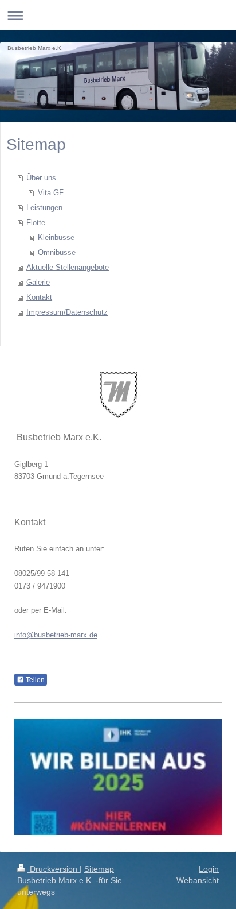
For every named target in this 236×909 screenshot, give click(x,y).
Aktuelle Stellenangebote (67, 267)
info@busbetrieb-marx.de (55, 635)
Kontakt (39, 297)
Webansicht (197, 880)
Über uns (41, 177)
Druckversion (53, 868)
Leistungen (44, 207)
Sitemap (99, 868)
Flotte (35, 222)
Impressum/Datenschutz (67, 312)
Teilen (34, 680)
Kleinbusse (56, 237)
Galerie (38, 282)
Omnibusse (57, 252)
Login (209, 868)
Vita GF (51, 192)
